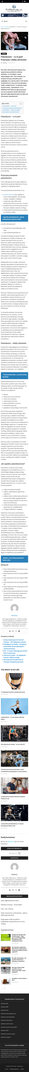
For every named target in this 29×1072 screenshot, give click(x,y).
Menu (5, 21)
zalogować (10, 841)
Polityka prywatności (14, 1069)
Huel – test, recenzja (7, 909)
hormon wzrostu (8, 194)
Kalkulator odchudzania (6, 1020)
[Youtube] (25, 1)
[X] (27, 1)
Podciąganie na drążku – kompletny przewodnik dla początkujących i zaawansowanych (14, 646)
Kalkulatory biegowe (6, 1037)
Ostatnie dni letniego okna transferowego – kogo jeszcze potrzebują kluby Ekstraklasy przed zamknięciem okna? (19, 938)
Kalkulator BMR (4, 1007)
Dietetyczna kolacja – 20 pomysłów (11, 905)
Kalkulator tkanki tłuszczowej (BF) (9, 1027)
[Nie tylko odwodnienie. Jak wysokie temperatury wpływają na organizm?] (6, 958)
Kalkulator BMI (4, 1003)
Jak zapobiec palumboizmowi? (11, 112)
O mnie (6, 1069)
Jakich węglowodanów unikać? (10, 900)
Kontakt (22, 1069)
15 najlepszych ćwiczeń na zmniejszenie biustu (13, 692)
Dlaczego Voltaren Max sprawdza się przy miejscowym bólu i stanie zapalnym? (18, 970)
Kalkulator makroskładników (8, 1017)
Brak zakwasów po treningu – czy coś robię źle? (13, 744)
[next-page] (5, 988)
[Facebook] (23, 1)
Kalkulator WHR (4, 1030)
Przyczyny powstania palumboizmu (12, 108)
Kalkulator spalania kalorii (7, 1023)
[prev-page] (2, 988)
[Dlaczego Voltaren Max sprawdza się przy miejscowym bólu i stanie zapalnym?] (6, 968)
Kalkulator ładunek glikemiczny (8, 1013)
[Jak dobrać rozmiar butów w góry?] (6, 979)
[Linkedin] (10, 631)
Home (2, 26)
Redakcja (5, 63)
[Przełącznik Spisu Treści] (20, 103)
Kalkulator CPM (4, 1010)
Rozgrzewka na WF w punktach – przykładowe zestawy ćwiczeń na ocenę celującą (13, 921)
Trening (6, 26)
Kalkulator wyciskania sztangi (8, 1034)
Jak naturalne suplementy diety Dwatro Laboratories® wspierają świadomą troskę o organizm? (20, 950)
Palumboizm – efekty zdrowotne (11, 110)
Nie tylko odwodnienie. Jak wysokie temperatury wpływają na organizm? (19, 959)
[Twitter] (16, 631)
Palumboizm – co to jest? (9, 106)
